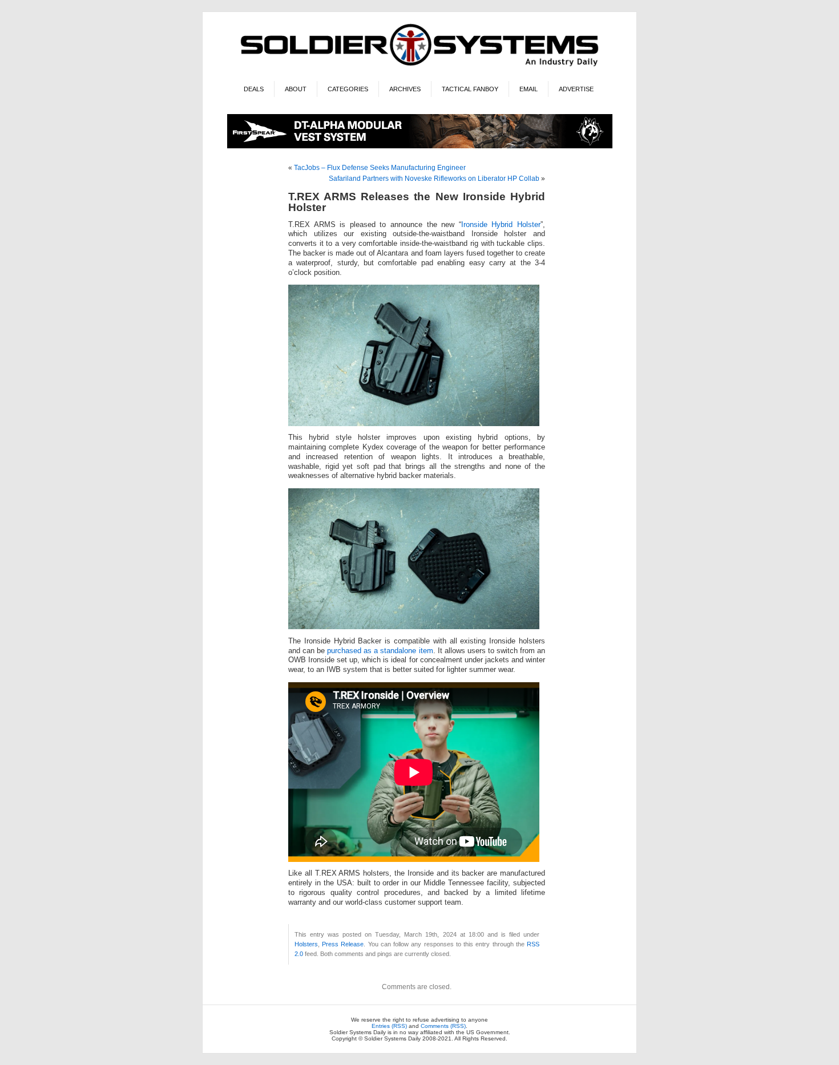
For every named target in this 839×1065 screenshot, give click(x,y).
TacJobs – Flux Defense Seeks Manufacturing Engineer (380, 168)
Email (528, 89)
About (295, 89)
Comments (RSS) (443, 1026)
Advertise (576, 89)
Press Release (343, 944)
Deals (254, 89)
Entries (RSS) (389, 1026)
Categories (348, 89)
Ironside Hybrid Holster (500, 225)
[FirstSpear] (419, 146)
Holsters (306, 944)
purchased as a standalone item (380, 651)
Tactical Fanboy (470, 89)
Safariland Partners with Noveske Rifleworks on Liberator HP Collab (434, 179)
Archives (405, 89)
